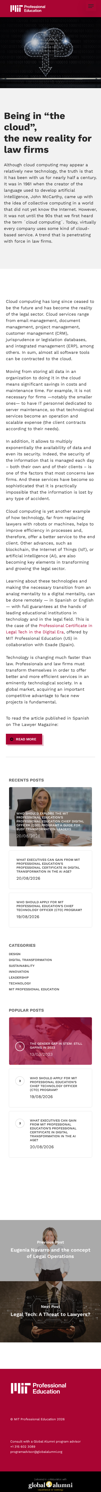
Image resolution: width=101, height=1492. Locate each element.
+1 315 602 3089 (22, 1446)
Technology (20, 983)
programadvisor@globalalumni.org (36, 1452)
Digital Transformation (30, 960)
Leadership (19, 977)
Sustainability (22, 966)
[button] (91, 6)
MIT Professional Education (34, 989)
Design (15, 954)
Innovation (19, 971)
